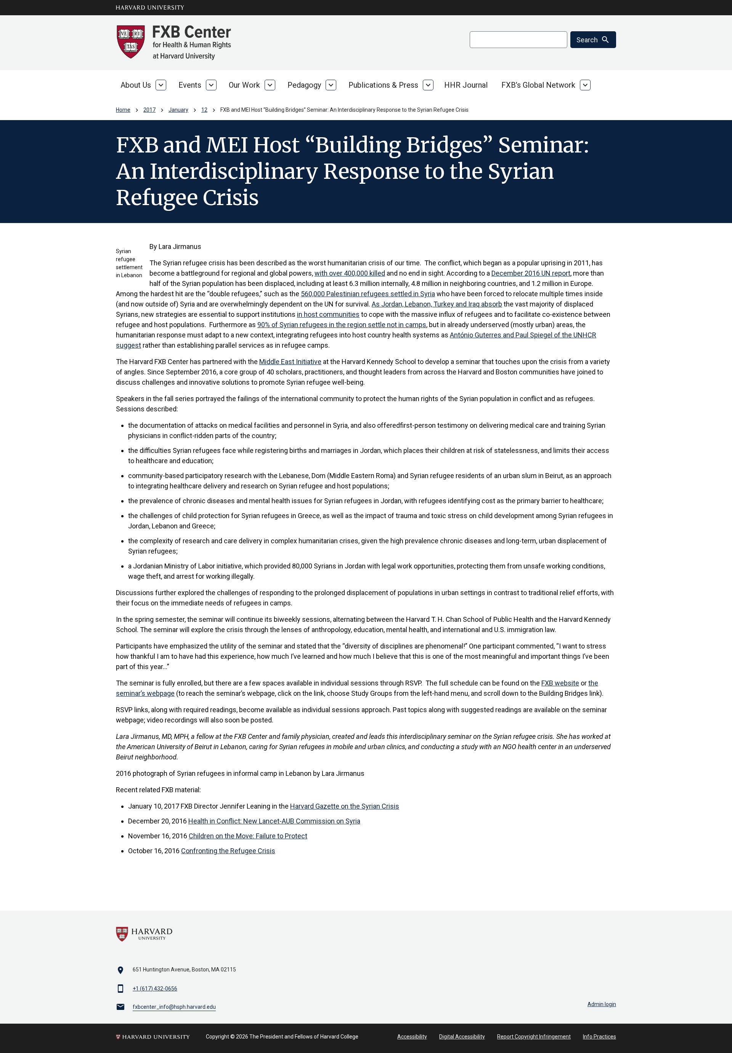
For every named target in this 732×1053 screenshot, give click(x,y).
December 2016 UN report (530, 273)
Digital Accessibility (462, 1037)
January (178, 110)
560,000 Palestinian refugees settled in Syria (368, 294)
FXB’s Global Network (538, 85)
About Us (135, 85)
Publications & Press (383, 85)
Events (189, 85)
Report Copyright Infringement (534, 1037)
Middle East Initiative (290, 362)
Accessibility (412, 1037)
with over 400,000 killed (350, 273)
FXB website (560, 683)
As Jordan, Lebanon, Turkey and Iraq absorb (437, 304)
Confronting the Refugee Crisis (228, 851)
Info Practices (599, 1037)
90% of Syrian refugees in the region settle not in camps (341, 325)
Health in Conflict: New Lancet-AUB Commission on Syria (274, 821)
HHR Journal (466, 85)
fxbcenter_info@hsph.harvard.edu (174, 1007)
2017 (149, 110)
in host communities (328, 314)
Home (123, 110)
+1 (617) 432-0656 (155, 989)
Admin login (602, 1004)
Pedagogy (304, 85)
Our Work (244, 85)
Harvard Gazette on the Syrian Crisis (344, 806)
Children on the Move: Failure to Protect (248, 836)
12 (204, 110)
